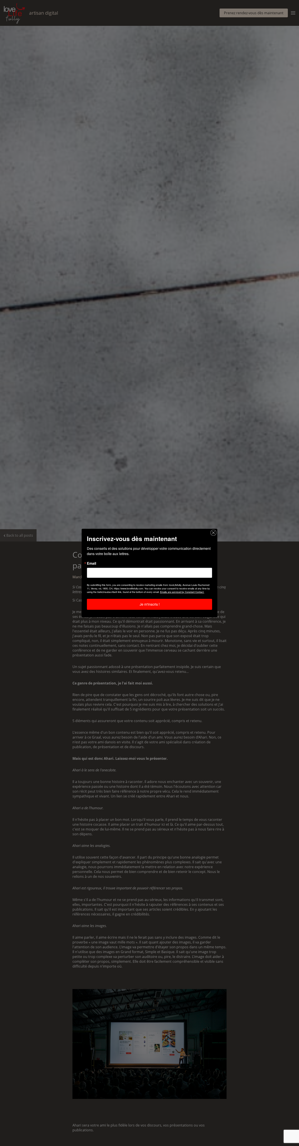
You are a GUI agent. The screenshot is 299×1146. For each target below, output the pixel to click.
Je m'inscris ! (150, 604)
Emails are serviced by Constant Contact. (182, 592)
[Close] (213, 532)
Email (91, 563)
